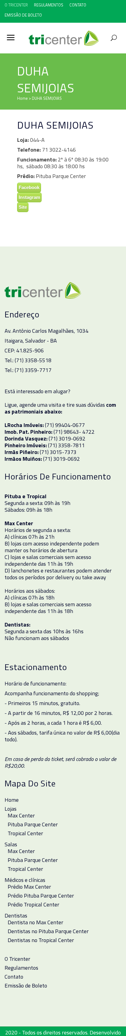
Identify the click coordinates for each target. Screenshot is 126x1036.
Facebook (29, 187)
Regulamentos (48, 5)
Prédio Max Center (29, 886)
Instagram (29, 197)
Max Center (21, 815)
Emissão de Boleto (23, 15)
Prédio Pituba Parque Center (41, 895)
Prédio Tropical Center (33, 904)
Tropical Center (25, 833)
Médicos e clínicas (25, 880)
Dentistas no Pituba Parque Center (48, 931)
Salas (11, 844)
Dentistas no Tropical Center (41, 940)
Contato (77, 5)
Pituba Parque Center (33, 824)
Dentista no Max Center (35, 922)
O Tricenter (16, 5)
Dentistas (16, 915)
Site (23, 207)
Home (22, 98)
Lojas (11, 808)
